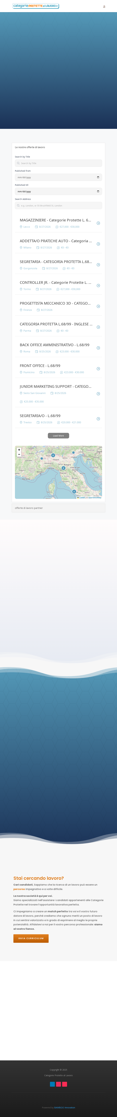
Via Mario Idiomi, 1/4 (68, 1018)
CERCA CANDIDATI (48, 83)
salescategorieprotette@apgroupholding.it (45, 1012)
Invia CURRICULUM (31, 938)
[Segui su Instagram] (58, 1084)
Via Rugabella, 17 (62, 1022)
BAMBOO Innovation (64, 1107)
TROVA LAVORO (89, 83)
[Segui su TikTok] (64, 1084)
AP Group (64, 1046)
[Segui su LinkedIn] (52, 1084)
